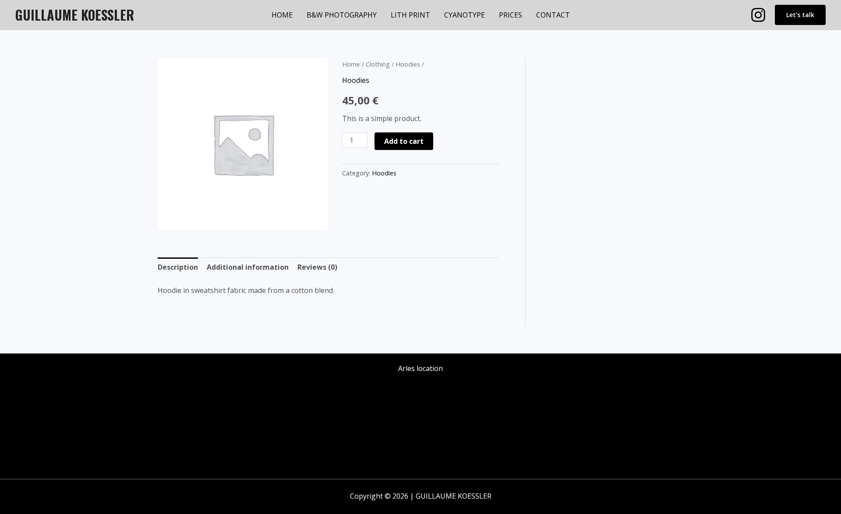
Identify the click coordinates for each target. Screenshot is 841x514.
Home (351, 64)
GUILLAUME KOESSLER (74, 15)
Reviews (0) (317, 267)
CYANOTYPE (464, 15)
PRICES (510, 15)
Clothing (378, 64)
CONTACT (553, 15)
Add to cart (404, 141)
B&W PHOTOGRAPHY (342, 15)
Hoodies (408, 64)
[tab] (178, 267)
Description (178, 267)
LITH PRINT (410, 15)
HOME (282, 15)
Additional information (248, 267)
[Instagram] (758, 15)
